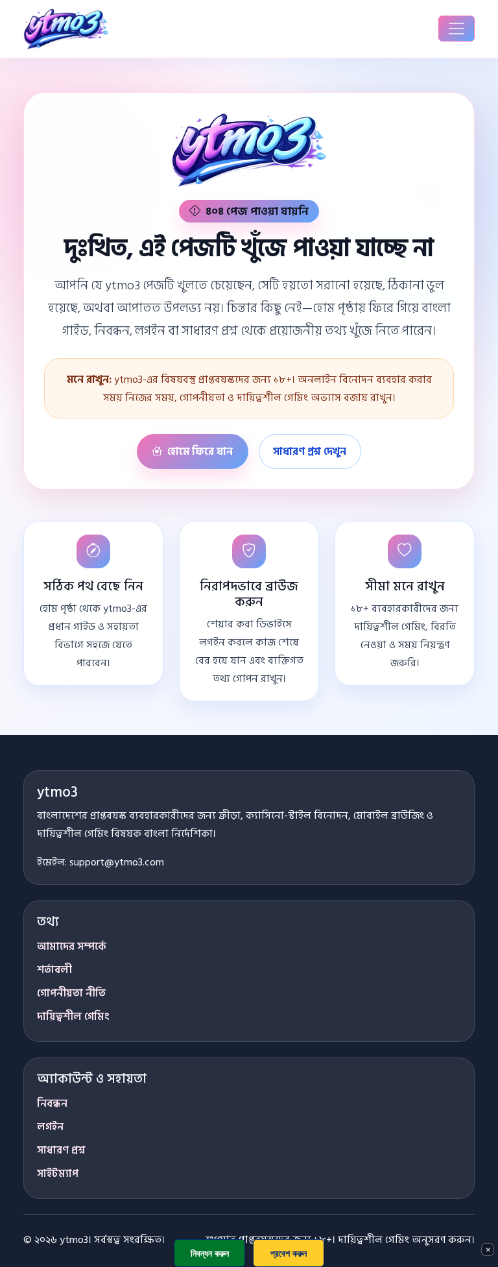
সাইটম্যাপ (57, 1173)
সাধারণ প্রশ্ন (61, 1150)
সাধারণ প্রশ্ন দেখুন (309, 451)
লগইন (50, 1126)
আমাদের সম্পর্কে (71, 946)
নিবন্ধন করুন (210, 1253)
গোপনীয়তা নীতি (71, 993)
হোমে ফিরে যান (200, 451)
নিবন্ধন (52, 1103)
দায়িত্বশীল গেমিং (73, 1016)
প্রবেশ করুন (288, 1253)
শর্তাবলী (54, 969)
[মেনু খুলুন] (456, 29)
